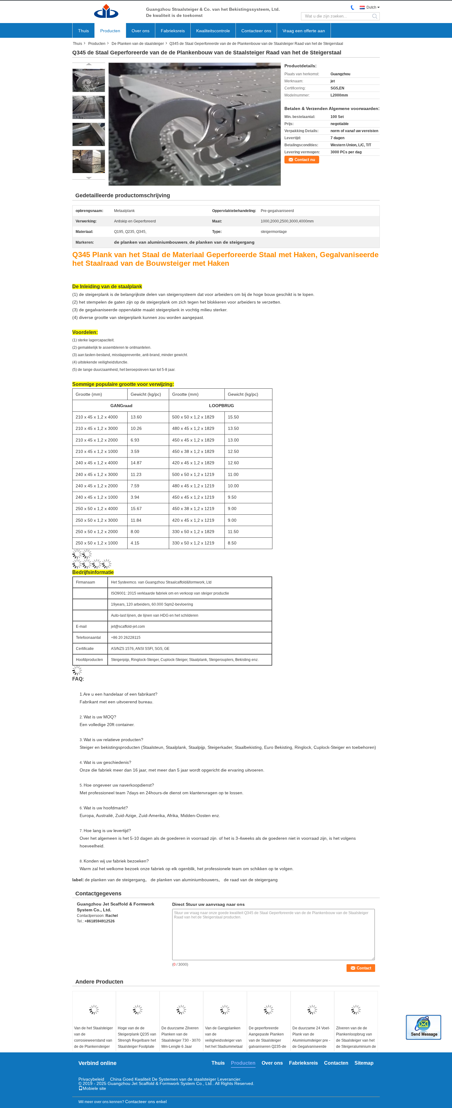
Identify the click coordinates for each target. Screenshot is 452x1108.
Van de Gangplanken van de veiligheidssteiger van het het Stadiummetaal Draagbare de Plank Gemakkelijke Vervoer (224, 1043)
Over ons (140, 30)
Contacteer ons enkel (146, 1101)
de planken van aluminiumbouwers (184, 879)
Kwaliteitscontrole (213, 30)
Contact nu (305, 159)
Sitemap (364, 1063)
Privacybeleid (91, 1079)
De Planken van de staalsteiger (138, 43)
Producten (110, 30)
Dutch (371, 7)
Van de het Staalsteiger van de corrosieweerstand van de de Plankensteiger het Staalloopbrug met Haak (93, 1043)
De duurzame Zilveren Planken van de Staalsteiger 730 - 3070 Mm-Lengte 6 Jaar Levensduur (180, 1040)
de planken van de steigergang (115, 879)
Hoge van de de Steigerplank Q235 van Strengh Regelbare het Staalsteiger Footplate (137, 1037)
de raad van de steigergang (251, 879)
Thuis (83, 30)
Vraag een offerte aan (304, 30)
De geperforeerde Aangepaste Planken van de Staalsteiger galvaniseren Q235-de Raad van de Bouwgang (267, 1043)
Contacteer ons (256, 30)
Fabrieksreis (173, 30)
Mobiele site (94, 1088)
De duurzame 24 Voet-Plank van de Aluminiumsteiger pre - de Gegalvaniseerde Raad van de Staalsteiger (311, 1043)
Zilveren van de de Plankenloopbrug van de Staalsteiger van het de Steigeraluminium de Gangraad (356, 1040)
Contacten (336, 1063)
